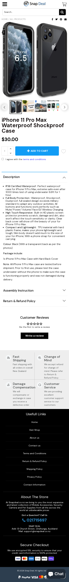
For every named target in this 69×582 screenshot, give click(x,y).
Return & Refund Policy (34, 461)
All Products (18, 19)
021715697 (37, 520)
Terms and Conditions (34, 453)
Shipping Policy (34, 469)
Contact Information (34, 484)
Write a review (34, 335)
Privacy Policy (34, 476)
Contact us (34, 445)
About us (34, 437)
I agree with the (26, 159)
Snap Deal (29, 570)
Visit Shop (34, 429)
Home (5, 19)
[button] (34, 166)
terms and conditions (34, 159)
